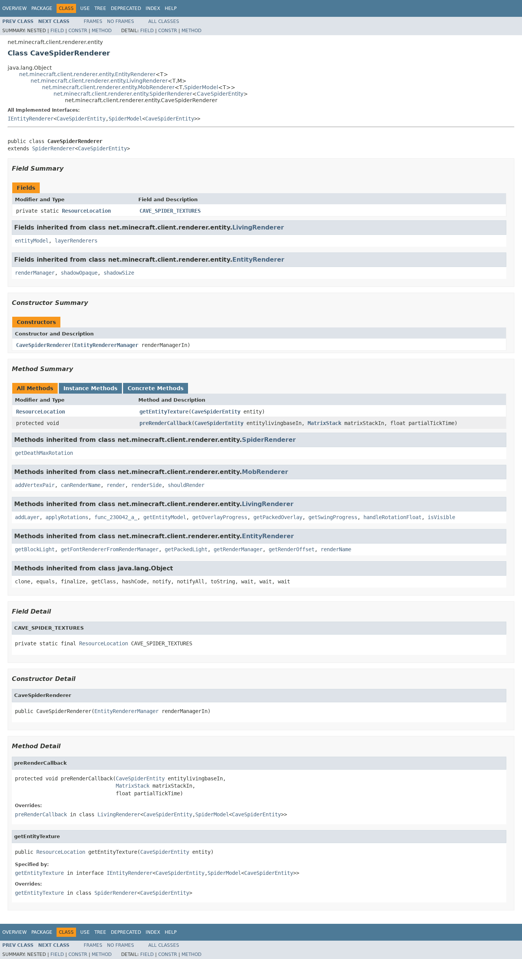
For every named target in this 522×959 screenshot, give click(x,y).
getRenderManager (238, 549)
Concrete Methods (155, 388)
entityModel (32, 241)
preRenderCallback (165, 423)
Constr (77, 30)
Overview (14, 8)
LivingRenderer (258, 227)
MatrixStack (324, 423)
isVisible (441, 517)
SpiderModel (201, 87)
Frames (93, 21)
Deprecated (126, 8)
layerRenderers (76, 241)
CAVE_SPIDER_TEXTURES (170, 211)
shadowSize (119, 273)
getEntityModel (164, 517)
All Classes (163, 21)
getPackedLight (186, 549)
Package (41, 8)
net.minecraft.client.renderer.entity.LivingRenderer (99, 81)
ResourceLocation (86, 211)
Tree (100, 8)
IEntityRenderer (30, 119)
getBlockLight (35, 549)
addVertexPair (35, 485)
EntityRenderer (258, 259)
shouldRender (186, 485)
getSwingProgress (332, 517)
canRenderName (81, 485)
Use (85, 8)
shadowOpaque (79, 273)
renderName (336, 549)
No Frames (120, 21)
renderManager (35, 273)
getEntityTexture (163, 412)
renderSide (146, 485)
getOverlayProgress (219, 517)
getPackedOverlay (277, 517)
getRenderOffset (291, 549)
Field (57, 30)
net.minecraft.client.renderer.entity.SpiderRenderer (122, 94)
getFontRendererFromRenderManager (110, 549)
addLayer (27, 517)
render (116, 485)
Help (171, 8)
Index (153, 8)
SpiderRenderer (53, 148)
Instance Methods (90, 388)
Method (102, 30)
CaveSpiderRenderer (43, 345)
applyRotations (66, 517)
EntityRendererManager (106, 345)
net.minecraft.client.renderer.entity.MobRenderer (108, 87)
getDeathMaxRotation (44, 453)
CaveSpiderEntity (220, 94)
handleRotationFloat (392, 517)
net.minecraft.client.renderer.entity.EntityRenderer (87, 74)
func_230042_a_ (115, 517)
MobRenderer (265, 471)
